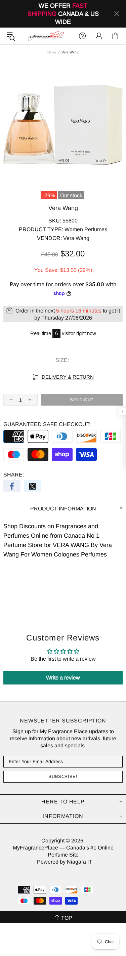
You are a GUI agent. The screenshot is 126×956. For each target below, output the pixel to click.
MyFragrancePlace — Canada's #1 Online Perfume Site (46, 36)
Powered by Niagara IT (64, 862)
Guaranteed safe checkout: (46, 424)
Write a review (63, 677)
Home (51, 52)
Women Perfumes (86, 229)
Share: (13, 474)
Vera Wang (76, 238)
